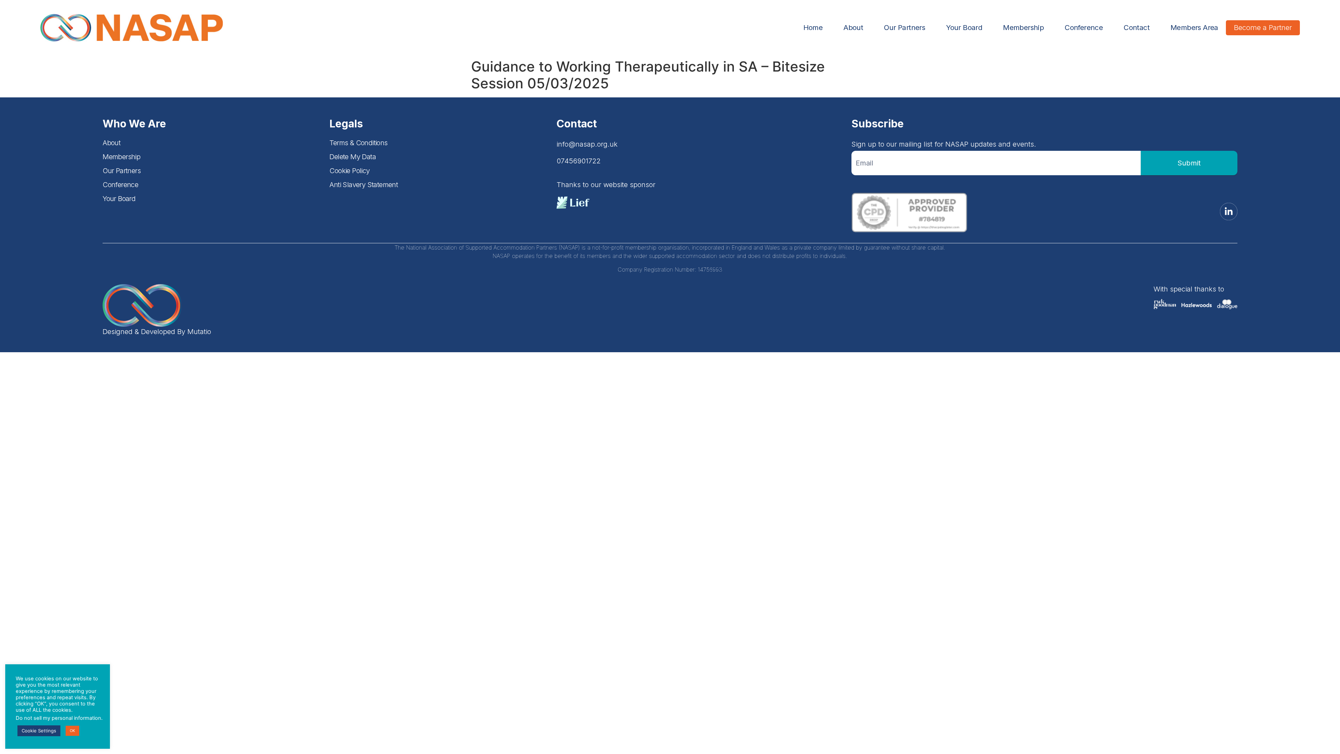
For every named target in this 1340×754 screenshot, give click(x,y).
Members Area (1194, 27)
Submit (1189, 163)
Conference (1084, 27)
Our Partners (904, 27)
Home (813, 27)
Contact (1136, 27)
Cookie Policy (349, 170)
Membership (1023, 27)
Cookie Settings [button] (39, 730)
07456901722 (579, 161)
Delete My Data (352, 156)
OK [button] (72, 730)
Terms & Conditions (358, 142)
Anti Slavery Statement (363, 184)
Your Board (964, 27)
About (853, 27)
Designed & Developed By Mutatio (157, 331)
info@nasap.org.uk (587, 144)
